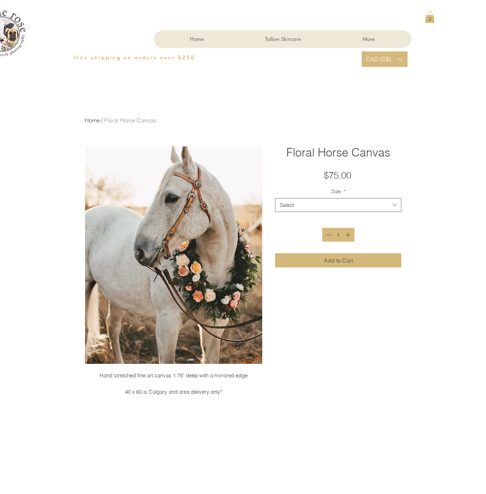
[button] (430, 17)
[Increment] (349, 234)
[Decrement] (328, 234)
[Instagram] (445, 40)
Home (92, 120)
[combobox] (338, 205)
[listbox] (384, 59)
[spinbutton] (338, 234)
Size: (338, 191)
